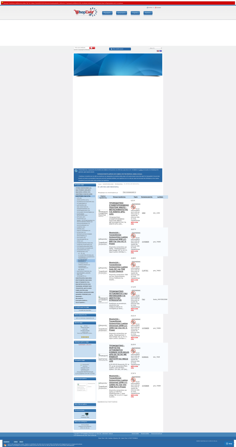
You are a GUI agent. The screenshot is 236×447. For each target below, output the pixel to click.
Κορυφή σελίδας (145, 433)
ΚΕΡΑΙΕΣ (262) (80, 229)
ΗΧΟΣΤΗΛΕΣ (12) (81, 218)
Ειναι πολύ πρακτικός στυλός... (85, 333)
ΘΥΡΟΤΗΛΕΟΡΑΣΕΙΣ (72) (83, 223)
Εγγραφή (158, 7)
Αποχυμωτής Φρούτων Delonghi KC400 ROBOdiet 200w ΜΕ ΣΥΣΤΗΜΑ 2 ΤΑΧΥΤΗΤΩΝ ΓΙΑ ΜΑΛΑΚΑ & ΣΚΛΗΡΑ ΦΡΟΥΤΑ (85, 372)
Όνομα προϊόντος (119, 197)
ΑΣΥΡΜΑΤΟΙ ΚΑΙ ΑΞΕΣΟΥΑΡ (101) (85, 201)
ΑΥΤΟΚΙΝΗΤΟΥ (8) (83, 263)
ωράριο (141, 170)
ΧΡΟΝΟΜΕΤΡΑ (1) (81, 276)
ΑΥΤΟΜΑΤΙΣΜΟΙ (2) (82, 203)
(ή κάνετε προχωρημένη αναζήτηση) (82, 49)
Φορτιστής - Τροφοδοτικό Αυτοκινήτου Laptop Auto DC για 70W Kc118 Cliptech (118, 266)
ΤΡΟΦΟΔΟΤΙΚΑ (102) (82, 251)
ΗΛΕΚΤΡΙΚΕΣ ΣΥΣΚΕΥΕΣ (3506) (84, 194)
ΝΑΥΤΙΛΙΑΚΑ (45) (81, 237)
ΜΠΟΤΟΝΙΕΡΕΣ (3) (82, 236)
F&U (143, 299)
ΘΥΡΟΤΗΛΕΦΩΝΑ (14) (83, 225)
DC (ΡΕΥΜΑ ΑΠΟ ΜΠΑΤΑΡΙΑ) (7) (82, 260)
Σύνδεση (150, 7)
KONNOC (145, 357)
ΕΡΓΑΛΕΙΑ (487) (81, 217)
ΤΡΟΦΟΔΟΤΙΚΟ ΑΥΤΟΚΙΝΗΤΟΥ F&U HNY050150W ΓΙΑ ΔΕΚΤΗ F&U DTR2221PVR (118, 295)
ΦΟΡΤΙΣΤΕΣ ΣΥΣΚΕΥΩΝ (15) (84, 271)
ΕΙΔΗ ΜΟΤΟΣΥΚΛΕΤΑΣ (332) (83, 284)
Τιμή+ (136, 197)
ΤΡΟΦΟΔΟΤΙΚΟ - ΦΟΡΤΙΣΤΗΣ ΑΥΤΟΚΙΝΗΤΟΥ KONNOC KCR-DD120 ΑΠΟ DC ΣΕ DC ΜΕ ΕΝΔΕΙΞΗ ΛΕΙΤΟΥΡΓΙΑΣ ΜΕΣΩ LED (119, 353)
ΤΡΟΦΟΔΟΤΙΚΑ (119, 184)
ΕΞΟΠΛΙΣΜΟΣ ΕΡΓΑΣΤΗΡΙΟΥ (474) (82, 214)
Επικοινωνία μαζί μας (156, 433)
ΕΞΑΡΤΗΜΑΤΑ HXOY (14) (83, 210)
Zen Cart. (99, 433)
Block (21, 441)
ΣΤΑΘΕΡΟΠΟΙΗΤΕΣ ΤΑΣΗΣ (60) (85, 243)
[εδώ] (82, 184)
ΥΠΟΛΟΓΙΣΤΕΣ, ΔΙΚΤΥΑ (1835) (83, 288)
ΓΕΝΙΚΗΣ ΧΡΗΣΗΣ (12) (84, 264)
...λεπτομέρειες (135, 204)
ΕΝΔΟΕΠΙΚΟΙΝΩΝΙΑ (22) (83, 208)
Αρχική (99, 184)
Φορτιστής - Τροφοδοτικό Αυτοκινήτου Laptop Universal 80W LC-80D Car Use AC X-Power (118, 238)
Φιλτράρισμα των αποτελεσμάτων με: (108, 192)
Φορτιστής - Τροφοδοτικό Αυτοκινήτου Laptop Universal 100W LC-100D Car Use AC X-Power (118, 324)
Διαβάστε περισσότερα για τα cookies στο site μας (206, 440)
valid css (110, 433)
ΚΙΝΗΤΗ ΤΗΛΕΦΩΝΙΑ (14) (83, 230)
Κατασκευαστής (146, 197)
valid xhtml (105, 433)
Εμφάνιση (6, 441)
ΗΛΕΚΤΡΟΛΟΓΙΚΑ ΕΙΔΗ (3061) (84, 278)
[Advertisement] (55, 33)
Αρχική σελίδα (135, 433)
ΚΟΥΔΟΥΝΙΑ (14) (81, 232)
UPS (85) (79, 198)
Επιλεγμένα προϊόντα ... (82, 300)
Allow (15, 441)
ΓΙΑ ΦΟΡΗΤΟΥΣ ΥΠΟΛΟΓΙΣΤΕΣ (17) (83, 267)
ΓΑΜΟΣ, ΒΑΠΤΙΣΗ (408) (82, 290)
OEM (143, 213)
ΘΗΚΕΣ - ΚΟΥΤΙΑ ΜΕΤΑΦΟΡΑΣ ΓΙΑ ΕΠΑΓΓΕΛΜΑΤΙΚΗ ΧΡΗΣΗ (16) (85, 221)
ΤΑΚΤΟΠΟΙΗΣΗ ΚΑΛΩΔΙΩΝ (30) (85, 248)
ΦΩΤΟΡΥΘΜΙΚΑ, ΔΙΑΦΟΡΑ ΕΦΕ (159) (83, 273)
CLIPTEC (145, 270)
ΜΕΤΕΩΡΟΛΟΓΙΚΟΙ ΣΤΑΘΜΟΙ (84, 234)
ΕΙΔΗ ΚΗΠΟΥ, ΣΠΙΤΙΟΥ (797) (83, 192)
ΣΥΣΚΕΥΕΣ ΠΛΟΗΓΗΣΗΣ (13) (84, 244)
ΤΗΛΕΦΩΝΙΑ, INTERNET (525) (83, 286)
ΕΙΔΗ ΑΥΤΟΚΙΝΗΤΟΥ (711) (82, 282)
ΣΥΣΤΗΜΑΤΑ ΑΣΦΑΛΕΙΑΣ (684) (85, 246)
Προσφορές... (79, 296)
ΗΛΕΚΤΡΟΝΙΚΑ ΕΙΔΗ (108, 184)
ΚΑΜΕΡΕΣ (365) (81, 227)
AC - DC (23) (81, 253)
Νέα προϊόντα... (80, 298)
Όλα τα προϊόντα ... (80, 302)
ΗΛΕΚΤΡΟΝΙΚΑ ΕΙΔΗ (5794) (83, 196)
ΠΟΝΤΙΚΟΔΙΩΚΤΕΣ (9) (82, 239)
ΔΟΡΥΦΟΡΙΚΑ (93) (81, 205)
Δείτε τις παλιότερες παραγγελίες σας (85, 318)
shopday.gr (86, 433)
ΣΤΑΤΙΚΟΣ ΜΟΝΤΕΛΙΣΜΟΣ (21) (83, 188)
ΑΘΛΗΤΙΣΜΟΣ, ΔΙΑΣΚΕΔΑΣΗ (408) (85, 292)
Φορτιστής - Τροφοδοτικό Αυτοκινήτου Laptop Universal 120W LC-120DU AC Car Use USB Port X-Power (118, 381)
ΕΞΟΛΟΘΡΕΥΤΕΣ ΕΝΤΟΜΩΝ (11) (85, 212)
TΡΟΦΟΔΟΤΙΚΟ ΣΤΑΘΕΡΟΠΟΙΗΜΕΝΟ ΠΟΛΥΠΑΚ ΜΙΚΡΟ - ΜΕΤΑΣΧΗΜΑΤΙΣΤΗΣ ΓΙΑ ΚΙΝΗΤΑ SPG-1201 (119, 208)
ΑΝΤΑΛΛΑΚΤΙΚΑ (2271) (83, 200)
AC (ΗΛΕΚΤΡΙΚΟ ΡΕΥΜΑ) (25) (86, 255)
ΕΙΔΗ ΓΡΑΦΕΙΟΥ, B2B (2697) (83, 190)
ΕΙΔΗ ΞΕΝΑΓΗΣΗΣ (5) (82, 207)
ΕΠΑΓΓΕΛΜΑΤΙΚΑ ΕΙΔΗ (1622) (84, 280)
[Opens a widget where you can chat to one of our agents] (229, 443)
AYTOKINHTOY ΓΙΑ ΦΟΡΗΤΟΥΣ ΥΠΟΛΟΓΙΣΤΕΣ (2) (86, 257)
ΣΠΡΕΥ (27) (80, 241)
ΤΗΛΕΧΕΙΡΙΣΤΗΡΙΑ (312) (83, 250)
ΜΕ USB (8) (81, 269)
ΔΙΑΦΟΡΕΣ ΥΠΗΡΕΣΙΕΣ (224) (83, 294)
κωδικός (160, 197)
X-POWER (145, 242)
